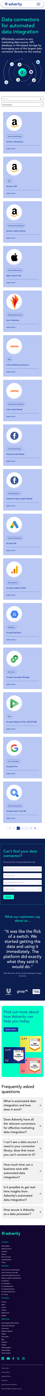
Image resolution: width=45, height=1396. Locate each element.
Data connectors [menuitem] (6, 1257)
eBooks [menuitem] (4, 1334)
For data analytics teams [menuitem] (8, 1291)
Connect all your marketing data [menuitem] (10, 1270)
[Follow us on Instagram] (23, 1359)
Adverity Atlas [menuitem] (5, 1246)
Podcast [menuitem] (4, 1345)
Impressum (5, 1380)
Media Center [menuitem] (5, 1313)
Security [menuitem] (4, 1302)
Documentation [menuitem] (6, 1350)
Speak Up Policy (6, 1376)
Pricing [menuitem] (3, 1262)
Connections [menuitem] (5, 1328)
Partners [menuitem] (4, 1310)
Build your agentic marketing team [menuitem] (11, 1278)
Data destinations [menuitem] (6, 1259)
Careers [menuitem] (4, 1307)
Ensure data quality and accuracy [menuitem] (11, 1275)
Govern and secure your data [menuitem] (10, 1272)
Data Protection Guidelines (9, 1384)
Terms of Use (5, 1368)
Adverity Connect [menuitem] (6, 1248)
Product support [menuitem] (6, 1353)
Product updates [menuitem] (6, 1347)
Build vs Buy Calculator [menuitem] (8, 1325)
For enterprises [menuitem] (6, 1283)
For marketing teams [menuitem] (7, 1286)
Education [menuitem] (4, 1342)
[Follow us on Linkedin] (3, 1359)
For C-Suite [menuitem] (5, 1294)
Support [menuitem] (4, 1315)
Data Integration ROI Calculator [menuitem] (10, 1323)
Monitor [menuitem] (4, 1254)
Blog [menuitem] (3, 1339)
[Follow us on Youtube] (8, 1359)
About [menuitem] (3, 1304)
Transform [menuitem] (4, 1251)
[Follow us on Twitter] (18, 1359)
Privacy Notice (6, 1372)
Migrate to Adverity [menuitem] (7, 1331)
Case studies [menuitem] (5, 1336)
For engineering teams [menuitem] (8, 1289)
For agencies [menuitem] (5, 1281)
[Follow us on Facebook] (13, 1359)
